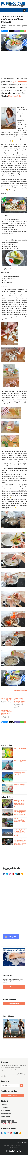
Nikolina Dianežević (20, 690)
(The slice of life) (14, 96)
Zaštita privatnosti (6, 1113)
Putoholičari (14, 1151)
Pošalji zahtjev (14, 1003)
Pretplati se (14, 987)
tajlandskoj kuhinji (19, 81)
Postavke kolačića (21, 1142)
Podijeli (18, 30)
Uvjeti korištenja (5, 1110)
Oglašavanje (4, 1107)
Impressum (4, 1104)
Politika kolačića (5, 1116)
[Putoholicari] (13, 4)
